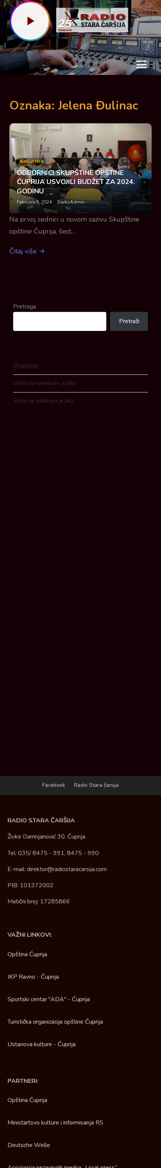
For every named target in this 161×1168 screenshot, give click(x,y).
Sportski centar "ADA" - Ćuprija (48, 999)
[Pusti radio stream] (30, 21)
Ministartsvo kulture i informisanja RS (55, 1123)
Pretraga (24, 306)
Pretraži (129, 321)
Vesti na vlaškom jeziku (43, 401)
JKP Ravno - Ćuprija (33, 977)
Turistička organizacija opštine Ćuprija (55, 1022)
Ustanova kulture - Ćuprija (41, 1044)
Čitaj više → (27, 251)
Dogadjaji (25, 365)
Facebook (53, 785)
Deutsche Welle (28, 1145)
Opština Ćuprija (27, 954)
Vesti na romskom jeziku (44, 383)
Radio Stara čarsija (96, 785)
